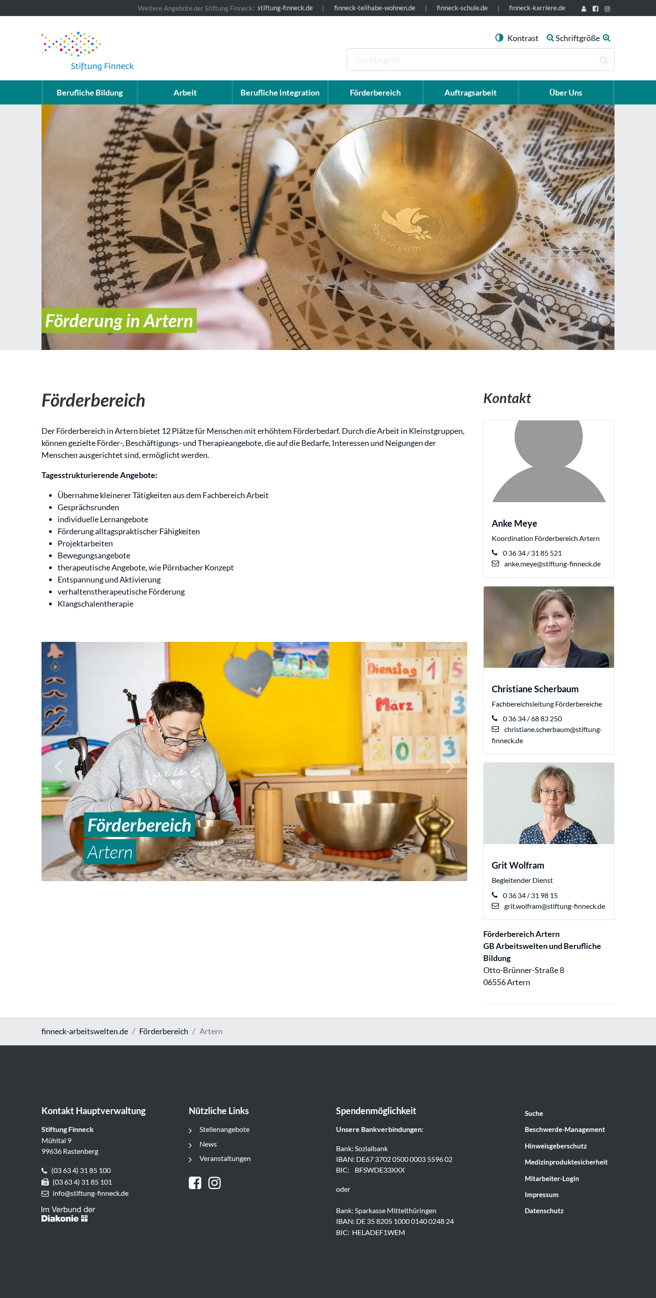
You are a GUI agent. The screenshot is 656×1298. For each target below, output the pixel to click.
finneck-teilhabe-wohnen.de (374, 8)
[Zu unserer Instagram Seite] (608, 9)
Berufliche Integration (280, 92)
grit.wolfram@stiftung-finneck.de (554, 906)
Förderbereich (163, 1031)
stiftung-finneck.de (285, 8)
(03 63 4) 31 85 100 (81, 1170)
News (208, 1144)
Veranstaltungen (225, 1158)
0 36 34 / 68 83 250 (532, 718)
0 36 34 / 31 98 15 (530, 895)
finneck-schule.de (462, 8)
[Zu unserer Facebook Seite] (597, 9)
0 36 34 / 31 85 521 (532, 553)
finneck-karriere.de (537, 8)
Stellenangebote (224, 1129)
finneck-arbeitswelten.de (85, 1031)
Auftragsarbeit (470, 92)
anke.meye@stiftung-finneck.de (552, 563)
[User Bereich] (585, 9)
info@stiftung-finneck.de (91, 1193)
